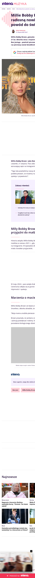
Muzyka (9, 9)
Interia (3, 9)
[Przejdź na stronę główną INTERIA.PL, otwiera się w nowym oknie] (7, 3)
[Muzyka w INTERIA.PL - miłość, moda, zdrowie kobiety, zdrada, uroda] (20, 3)
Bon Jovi (15, 390)
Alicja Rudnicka (20, 30)
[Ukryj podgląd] (31, 551)
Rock (13, 9)
